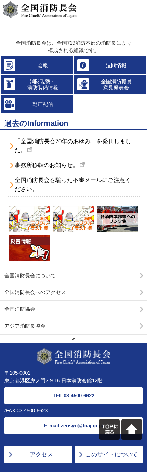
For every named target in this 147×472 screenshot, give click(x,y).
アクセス (41, 454)
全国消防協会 (19, 309)
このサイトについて (111, 454)
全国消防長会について (30, 275)
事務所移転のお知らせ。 (47, 165)
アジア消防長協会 (24, 326)
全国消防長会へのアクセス (35, 292)
